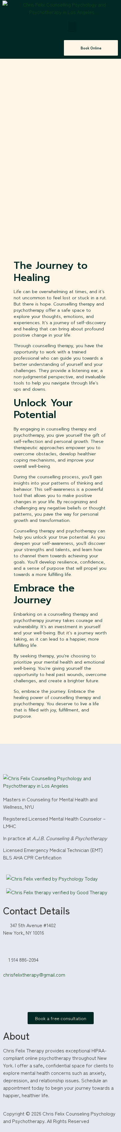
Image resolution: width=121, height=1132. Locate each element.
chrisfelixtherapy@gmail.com (34, 974)
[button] (72, 27)
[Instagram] (11, 996)
